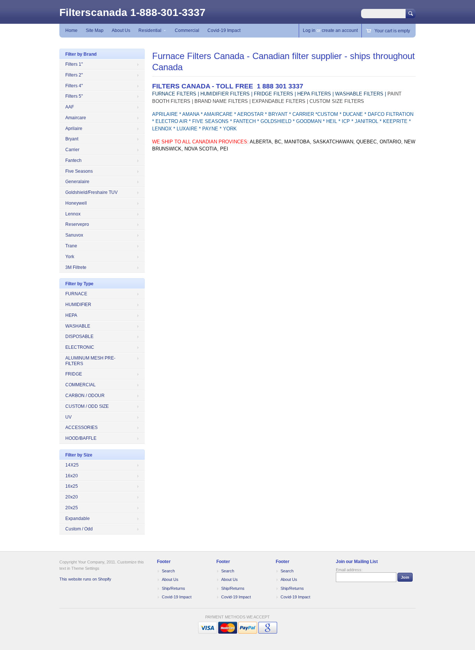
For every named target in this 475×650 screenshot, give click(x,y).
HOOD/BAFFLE (80, 438)
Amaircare (75, 117)
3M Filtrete (75, 267)
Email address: (349, 570)
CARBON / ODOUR (85, 395)
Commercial (187, 30)
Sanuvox (74, 235)
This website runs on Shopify (85, 579)
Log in (309, 30)
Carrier (72, 149)
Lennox (73, 214)
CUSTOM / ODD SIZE (87, 406)
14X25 (72, 465)
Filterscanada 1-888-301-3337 (132, 12)
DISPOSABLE (79, 336)
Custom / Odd (79, 529)
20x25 (71, 507)
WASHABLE (77, 326)
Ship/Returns (173, 588)
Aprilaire (73, 128)
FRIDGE (73, 374)
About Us (121, 30)
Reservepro (77, 224)
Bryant (71, 139)
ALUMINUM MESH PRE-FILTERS (90, 360)
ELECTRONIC (79, 347)
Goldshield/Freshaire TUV (91, 192)
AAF (69, 107)
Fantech (73, 160)
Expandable (77, 518)
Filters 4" (74, 85)
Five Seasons (79, 171)
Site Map (95, 30)
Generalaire (77, 181)
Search (168, 571)
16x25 (71, 486)
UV (68, 417)
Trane (71, 245)
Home (71, 30)
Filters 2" (74, 75)
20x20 (71, 497)
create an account (340, 30)
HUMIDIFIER (78, 304)
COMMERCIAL (80, 384)
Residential (149, 30)
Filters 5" (74, 96)
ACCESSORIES (81, 427)
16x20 (71, 475)
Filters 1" (74, 64)
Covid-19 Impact (223, 30)
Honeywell (76, 203)
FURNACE (76, 293)
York (69, 256)
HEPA (71, 315)
